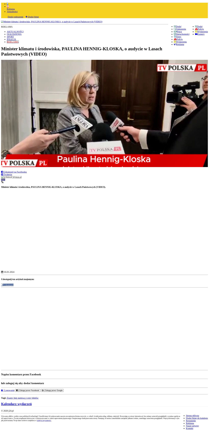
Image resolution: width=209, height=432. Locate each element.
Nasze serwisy (192, 426)
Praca (179, 31)
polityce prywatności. (44, 420)
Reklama (11, 9)
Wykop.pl (16, 177)
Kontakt (189, 428)
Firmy (178, 37)
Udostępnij (8, 285)
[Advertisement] (104, 209)
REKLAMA (12, 42)
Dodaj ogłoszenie (15, 17)
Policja (201, 29)
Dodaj (199, 26)
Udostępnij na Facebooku (15, 172)
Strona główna (192, 415)
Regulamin (191, 420)
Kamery (201, 34)
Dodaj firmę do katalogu (197, 418)
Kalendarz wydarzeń (16, 404)
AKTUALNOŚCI (15, 31)
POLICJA (11, 39)
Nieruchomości (182, 34)
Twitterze (7, 174)
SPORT (10, 37)
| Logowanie (9, 390)
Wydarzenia (202, 31)
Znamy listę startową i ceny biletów (23, 398)
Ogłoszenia (181, 29)
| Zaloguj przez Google (53, 390)
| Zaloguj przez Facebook (28, 390)
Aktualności (12, 11)
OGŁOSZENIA (14, 34)
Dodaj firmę (33, 17)
